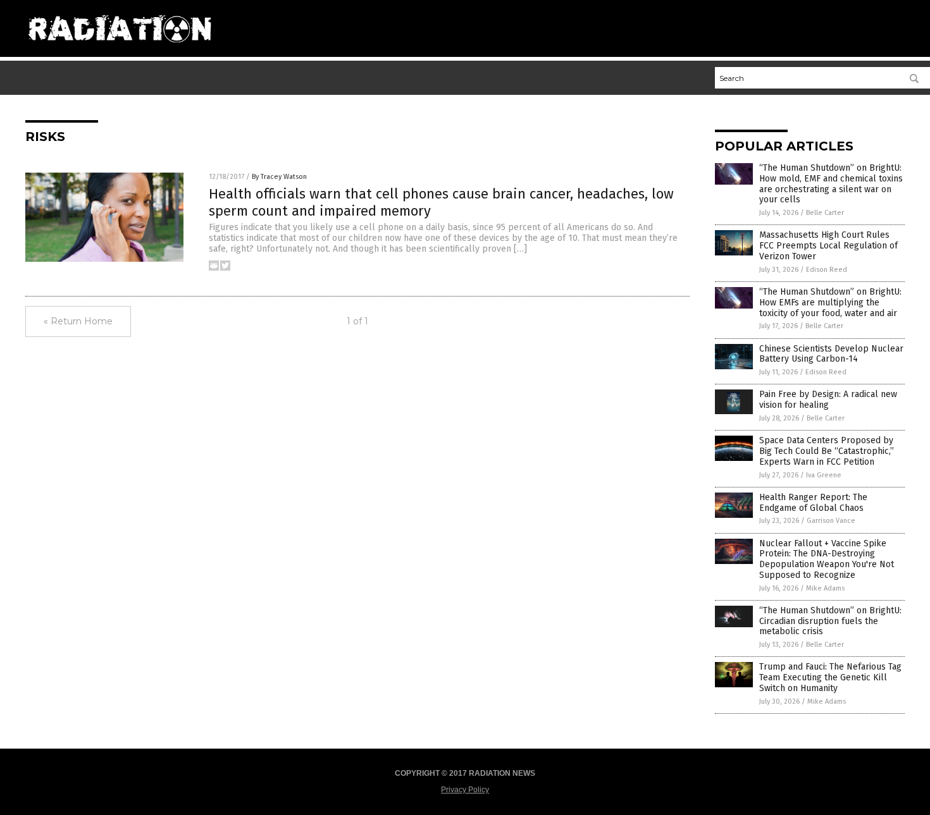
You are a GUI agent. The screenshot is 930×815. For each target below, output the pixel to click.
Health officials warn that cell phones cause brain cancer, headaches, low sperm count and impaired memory (441, 202)
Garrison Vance (831, 521)
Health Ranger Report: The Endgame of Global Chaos (813, 502)
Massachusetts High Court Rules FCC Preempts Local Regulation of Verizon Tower (828, 246)
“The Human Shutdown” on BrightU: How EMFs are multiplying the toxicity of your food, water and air (830, 302)
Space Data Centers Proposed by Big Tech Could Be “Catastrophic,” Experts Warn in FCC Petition (826, 451)
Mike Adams (825, 588)
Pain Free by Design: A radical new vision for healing (828, 399)
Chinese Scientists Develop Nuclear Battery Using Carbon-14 (831, 354)
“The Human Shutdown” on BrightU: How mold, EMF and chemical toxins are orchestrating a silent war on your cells (831, 183)
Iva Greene (823, 475)
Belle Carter (825, 213)
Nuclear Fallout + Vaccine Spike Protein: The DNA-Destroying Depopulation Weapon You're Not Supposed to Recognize (826, 559)
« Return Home (78, 321)
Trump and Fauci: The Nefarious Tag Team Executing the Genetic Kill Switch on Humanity (830, 677)
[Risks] (119, 47)
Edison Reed (826, 270)
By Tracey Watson (279, 177)
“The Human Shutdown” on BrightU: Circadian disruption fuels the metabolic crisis (830, 621)
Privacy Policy (465, 789)
